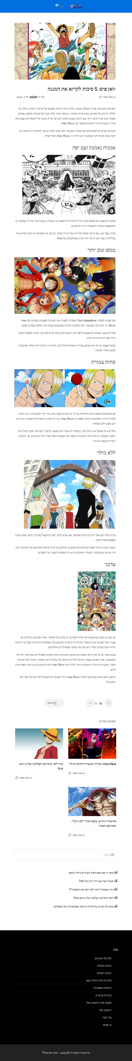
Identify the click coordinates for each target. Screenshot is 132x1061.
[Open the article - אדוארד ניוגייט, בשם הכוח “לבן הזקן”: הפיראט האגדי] (104, 801)
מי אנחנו (107, 1025)
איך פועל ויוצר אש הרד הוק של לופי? (98, 881)
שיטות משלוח (104, 965)
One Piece (109, 97)
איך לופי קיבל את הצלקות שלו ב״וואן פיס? (95, 898)
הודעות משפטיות (102, 987)
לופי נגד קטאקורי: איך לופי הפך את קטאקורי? (93, 889)
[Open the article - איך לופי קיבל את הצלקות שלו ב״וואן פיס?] (51, 743)
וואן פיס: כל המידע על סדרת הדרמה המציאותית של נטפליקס (86, 906)
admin (33, 97)
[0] (60, 6)
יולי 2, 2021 (23, 97)
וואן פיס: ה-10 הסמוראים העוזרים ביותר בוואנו (93, 872)
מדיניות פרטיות (103, 995)
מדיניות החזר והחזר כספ (98, 980)
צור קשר (106, 1017)
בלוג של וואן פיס (103, 958)
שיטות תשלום (104, 973)
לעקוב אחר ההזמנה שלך (98, 1002)
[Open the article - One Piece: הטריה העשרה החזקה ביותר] (104, 743)
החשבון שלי (105, 1010)
